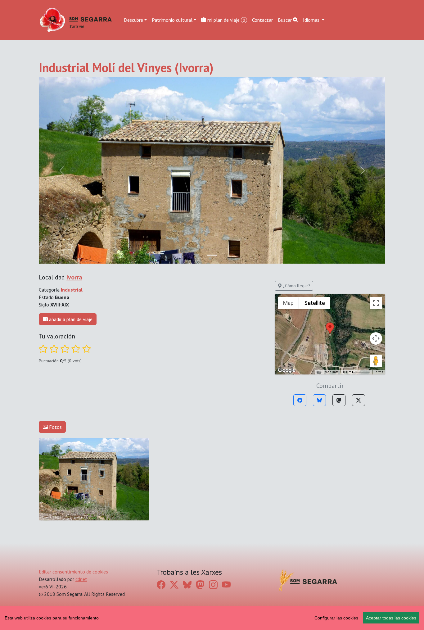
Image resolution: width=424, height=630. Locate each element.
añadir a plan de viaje (70, 319)
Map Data (332, 372)
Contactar (262, 20)
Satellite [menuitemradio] (314, 303)
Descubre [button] (133, 20)
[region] (212, 618)
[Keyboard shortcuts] (319, 372)
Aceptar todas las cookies (391, 617)
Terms (378, 372)
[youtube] (226, 584)
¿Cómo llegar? (296, 285)
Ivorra (74, 277)
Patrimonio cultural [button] (172, 20)
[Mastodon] (338, 400)
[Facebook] (299, 400)
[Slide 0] (212, 255)
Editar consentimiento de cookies (73, 572)
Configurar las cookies (336, 617)
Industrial (72, 290)
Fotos (55, 427)
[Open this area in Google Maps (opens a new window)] (286, 370)
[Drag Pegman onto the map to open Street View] (376, 361)
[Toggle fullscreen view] (376, 303)
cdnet (81, 579)
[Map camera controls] (376, 338)
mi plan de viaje (225, 20)
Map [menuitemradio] (288, 303)
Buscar (285, 20)
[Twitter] (358, 400)
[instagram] (213, 584)
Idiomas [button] (312, 20)
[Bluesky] (319, 400)
